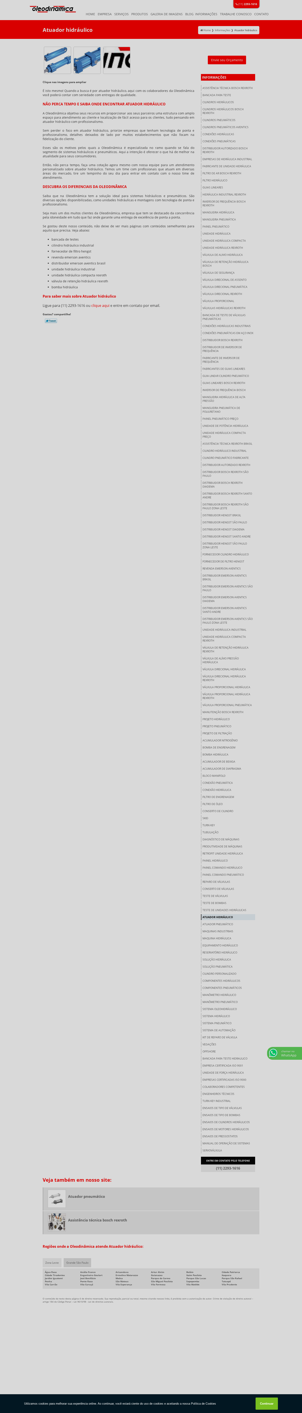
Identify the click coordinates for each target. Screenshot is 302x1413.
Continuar (266, 1403)
